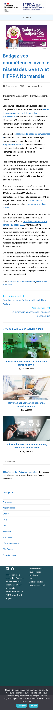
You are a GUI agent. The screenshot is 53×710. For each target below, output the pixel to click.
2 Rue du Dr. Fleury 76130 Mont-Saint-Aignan (14, 595)
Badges (11, 282)
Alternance (7, 502)
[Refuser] (49, 698)
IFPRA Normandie (13, 575)
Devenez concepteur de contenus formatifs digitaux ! (26, 404)
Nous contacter (35, 572)
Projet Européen (9, 555)
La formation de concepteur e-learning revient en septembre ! (26, 446)
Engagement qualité (37, 585)
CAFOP (5, 514)
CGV (30, 579)
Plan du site (33, 575)
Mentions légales (36, 582)
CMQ (5, 520)
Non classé (7, 537)
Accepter (21, 706)
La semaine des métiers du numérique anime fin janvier (26, 363)
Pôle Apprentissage (11, 543)
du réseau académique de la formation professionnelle (26, 113)
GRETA (38, 282)
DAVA (5, 525)
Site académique (35, 569)
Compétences (20, 282)
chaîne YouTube (35, 200)
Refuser (33, 706)
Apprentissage (9, 508)
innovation (37, 86)
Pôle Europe (8, 549)
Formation (30, 282)
